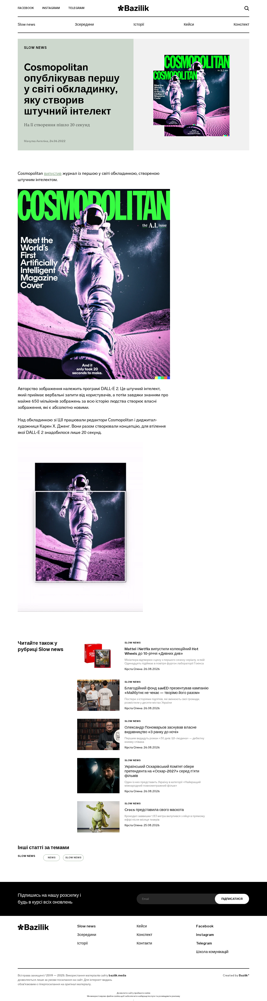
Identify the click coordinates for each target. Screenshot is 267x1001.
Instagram (51, 8)
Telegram (76, 8)
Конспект (241, 25)
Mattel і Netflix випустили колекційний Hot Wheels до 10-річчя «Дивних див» (161, 651)
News (51, 857)
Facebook (26, 8)
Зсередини (84, 25)
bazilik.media (117, 975)
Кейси (189, 25)
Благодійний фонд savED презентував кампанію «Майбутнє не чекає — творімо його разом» (167, 691)
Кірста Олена (133, 669)
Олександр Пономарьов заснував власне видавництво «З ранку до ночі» (160, 730)
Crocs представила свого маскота (155, 810)
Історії (139, 25)
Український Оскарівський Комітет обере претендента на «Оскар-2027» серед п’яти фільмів (162, 771)
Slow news (26, 25)
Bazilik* (244, 975)
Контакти (144, 944)
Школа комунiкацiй (212, 952)
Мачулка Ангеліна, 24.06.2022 (44, 141)
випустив (53, 173)
